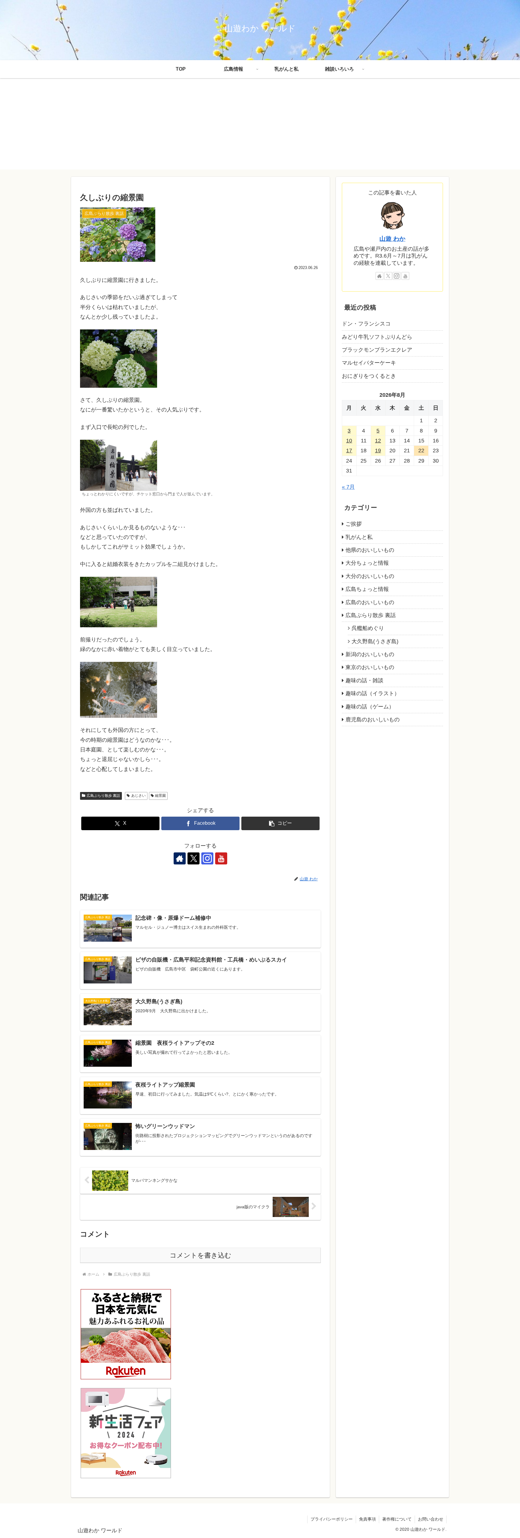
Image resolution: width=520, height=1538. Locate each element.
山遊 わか (392, 238)
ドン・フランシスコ (366, 324)
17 (349, 451)
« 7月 (348, 487)
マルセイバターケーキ (369, 363)
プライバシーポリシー (332, 1519)
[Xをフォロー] (193, 858)
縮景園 (160, 795)
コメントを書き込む (200, 1255)
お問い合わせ (430, 1519)
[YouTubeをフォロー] (221, 858)
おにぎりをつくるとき (369, 376)
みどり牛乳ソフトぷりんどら (377, 337)
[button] (280, 823)
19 (378, 451)
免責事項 (367, 1519)
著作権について (397, 1519)
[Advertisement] (260, 127)
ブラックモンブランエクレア (377, 350)
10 (349, 441)
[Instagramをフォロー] (207, 858)
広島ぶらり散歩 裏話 (103, 795)
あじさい (138, 795)
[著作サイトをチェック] (180, 858)
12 (378, 441)
